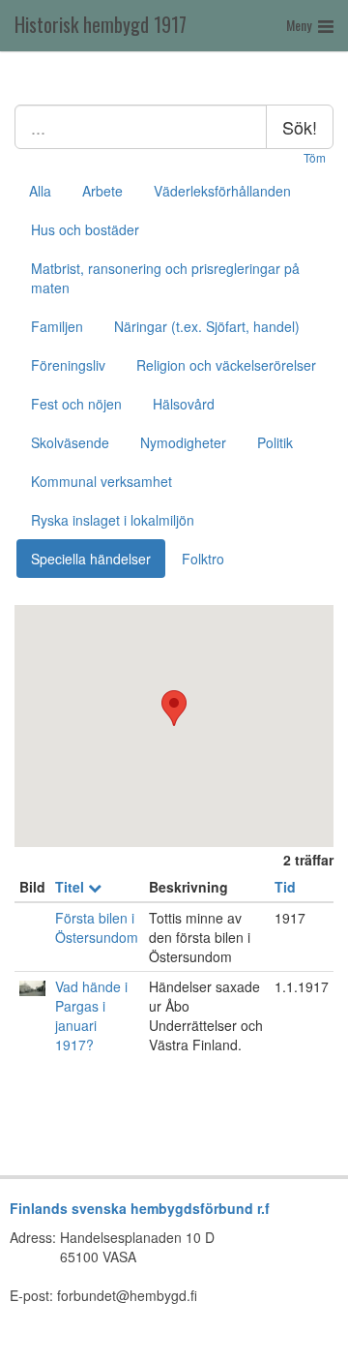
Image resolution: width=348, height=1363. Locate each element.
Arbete (102, 190)
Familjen (57, 326)
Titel (71, 886)
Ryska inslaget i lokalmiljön (112, 520)
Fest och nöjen (76, 403)
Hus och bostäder (85, 229)
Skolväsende (70, 442)
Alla (40, 190)
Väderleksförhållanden (222, 190)
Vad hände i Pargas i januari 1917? (91, 1015)
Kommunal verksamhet (101, 481)
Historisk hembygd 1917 (100, 24)
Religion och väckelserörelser (226, 365)
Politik (275, 442)
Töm (315, 157)
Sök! (299, 126)
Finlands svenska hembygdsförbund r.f (140, 1208)
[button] (174, 708)
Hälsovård (184, 403)
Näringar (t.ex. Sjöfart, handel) (207, 326)
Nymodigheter (183, 442)
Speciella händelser (91, 558)
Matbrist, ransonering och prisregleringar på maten (165, 277)
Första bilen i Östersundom (96, 927)
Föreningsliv (68, 365)
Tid (285, 886)
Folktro (203, 558)
